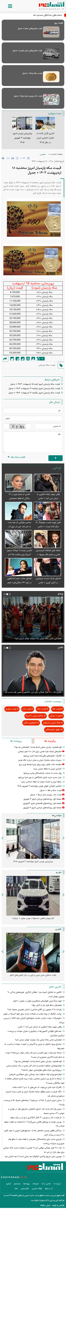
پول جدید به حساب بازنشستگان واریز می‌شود (42, 773)
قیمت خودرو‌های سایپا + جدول (30, 28)
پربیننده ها (16, 741)
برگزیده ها (50, 741)
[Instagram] (28, 358)
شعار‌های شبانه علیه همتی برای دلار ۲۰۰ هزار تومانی (40, 751)
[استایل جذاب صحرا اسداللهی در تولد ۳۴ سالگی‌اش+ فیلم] (18, 567)
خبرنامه (36, 1184)
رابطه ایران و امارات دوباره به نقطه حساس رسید (41, 782)
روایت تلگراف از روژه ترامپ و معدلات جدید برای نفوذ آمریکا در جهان (32, 1014)
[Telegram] (23, 358)
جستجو (17, 1184)
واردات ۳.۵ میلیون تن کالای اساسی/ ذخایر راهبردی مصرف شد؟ (34, 1009)
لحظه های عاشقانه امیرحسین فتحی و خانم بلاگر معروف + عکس (48, 555)
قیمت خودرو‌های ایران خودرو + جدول (27, 50)
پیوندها (26, 1184)
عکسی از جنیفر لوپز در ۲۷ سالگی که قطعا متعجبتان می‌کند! (19, 498)
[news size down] (17, 158)
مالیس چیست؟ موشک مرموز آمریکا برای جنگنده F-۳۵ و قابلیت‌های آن (19, 555)
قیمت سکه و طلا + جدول (32, 73)
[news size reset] (23, 158)
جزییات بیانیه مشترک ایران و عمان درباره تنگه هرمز (40, 760)
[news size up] (28, 158)
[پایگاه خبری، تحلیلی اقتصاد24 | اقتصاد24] (46, 5)
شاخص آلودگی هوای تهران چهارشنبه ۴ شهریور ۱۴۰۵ (39, 786)
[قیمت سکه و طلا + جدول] (51, 76)
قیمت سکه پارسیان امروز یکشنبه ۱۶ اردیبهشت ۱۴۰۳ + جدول (34, 393)
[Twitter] (12, 358)
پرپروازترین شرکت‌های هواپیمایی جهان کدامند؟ (41, 1070)
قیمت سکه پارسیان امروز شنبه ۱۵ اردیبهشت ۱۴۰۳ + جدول (35, 384)
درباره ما (57, 1184)
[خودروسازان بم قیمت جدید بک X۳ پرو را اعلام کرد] (33, 896)
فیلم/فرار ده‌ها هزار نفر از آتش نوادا (47, 1005)
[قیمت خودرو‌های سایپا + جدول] (51, 31)
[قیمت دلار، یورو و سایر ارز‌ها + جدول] (51, 99)
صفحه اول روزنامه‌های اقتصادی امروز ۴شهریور (42, 803)
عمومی (43, 154)
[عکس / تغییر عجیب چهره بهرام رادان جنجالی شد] (33, 672)
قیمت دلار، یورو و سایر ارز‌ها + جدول (28, 96)
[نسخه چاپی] (3, 158)
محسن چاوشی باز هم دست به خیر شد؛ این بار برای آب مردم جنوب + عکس (19, 527)
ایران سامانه (45, 1205)
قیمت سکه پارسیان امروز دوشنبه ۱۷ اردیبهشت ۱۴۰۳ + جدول (34, 388)
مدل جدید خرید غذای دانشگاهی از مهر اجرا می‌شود (40, 777)
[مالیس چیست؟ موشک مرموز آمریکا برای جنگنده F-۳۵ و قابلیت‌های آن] (18, 539)
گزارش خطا (33, 358)
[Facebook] (17, 358)
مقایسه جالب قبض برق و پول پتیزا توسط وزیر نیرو (40, 764)
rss (16, 1188)
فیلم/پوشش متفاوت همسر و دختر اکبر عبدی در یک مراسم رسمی (33, 638)
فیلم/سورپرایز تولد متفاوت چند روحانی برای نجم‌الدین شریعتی (35, 1074)
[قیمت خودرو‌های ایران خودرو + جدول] (51, 54)
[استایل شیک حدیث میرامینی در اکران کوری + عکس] (47, 567)
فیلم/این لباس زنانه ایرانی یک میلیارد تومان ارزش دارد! (38, 1040)
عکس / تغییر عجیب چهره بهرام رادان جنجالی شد (40, 692)
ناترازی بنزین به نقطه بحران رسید (47, 769)
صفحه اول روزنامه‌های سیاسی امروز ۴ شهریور (42, 808)
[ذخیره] (13, 158)
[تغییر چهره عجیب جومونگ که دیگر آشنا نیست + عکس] (47, 511)
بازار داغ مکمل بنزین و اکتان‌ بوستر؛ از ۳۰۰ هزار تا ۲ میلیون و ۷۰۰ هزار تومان (32, 863)
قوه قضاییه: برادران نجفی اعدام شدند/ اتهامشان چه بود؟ (38, 747)
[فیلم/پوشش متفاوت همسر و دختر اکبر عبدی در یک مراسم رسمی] (33, 619)
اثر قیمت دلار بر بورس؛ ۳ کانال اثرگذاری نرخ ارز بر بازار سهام (36, 1117)
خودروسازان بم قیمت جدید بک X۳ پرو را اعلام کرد (33, 918)
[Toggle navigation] (7, 6)
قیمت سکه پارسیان (47, 365)
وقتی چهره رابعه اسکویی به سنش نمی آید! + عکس (40, 1027)
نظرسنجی (25, 1188)
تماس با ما (46, 1184)
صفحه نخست (56, 154)
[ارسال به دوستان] (8, 158)
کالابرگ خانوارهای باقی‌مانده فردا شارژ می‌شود (42, 756)
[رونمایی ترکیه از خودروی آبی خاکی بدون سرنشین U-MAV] (33, 952)
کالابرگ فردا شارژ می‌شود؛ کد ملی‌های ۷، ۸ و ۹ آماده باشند (37, 1087)
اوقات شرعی (37, 1188)
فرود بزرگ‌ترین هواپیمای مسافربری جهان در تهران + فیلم (37, 1001)
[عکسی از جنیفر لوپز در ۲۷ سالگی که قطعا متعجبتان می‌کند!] (18, 483)
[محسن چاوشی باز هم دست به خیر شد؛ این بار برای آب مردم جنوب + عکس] (18, 511)
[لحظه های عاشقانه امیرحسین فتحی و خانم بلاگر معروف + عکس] (47, 539)
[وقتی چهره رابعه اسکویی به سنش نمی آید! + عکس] (47, 483)
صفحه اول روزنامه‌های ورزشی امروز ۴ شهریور (42, 799)
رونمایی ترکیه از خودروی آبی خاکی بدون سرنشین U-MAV (33, 975)
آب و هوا (49, 1188)
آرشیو (8, 1184)
